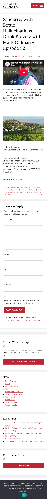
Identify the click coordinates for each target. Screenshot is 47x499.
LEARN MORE (23, 465)
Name (6, 256)
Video (20, 179)
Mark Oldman (35, 56)
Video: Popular (11, 402)
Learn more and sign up (23, 362)
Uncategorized (11, 386)
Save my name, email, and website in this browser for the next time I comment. (21, 301)
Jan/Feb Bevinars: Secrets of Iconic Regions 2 (24, 441)
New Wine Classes (13, 439)
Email (6, 271)
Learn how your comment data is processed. (23, 320)
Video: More (10, 400)
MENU (35, 6)
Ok (24, 495)
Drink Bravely (10, 381)
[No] (43, 489)
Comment (8, 221)
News (14, 179)
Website (7, 284)
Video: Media (10, 397)
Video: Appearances (14, 392)
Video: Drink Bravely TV (15, 394)
